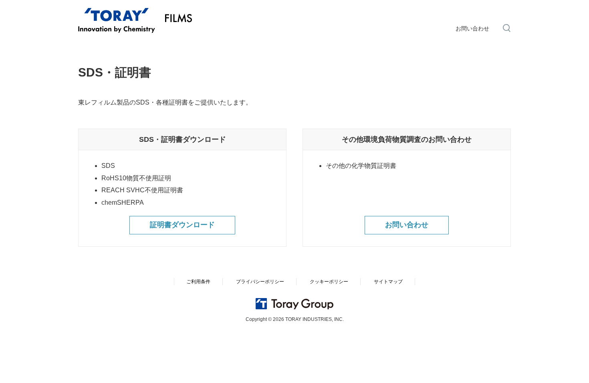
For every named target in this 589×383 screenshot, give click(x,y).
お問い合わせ (472, 28)
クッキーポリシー (329, 281)
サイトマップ (388, 281)
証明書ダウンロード (182, 225)
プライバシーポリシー (260, 281)
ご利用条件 (198, 281)
